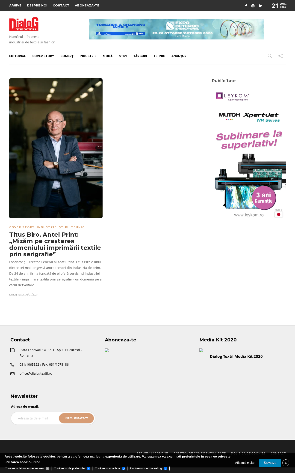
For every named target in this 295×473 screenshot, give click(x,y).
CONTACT (61, 5)
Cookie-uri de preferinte (69, 468)
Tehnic (159, 56)
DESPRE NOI (37, 5)
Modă (107, 56)
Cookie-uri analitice (107, 468)
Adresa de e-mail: (25, 406)
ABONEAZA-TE (87, 5)
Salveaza (270, 462)
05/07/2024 (31, 294)
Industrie (88, 56)
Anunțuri (179, 56)
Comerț (66, 56)
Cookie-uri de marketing (146, 468)
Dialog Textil (16, 294)
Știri (123, 56)
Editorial (17, 56)
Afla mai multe (244, 462)
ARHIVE (15, 5)
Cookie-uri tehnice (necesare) (24, 468)
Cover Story (43, 56)
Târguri (140, 56)
